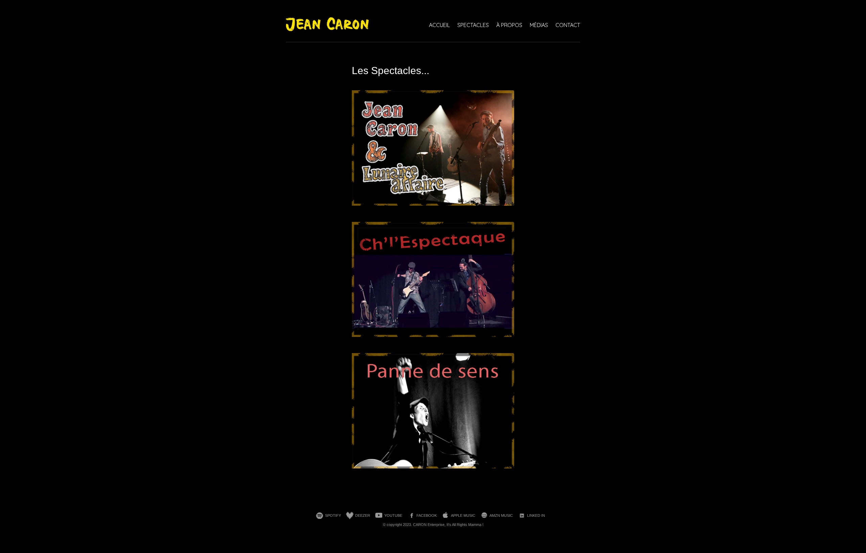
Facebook (426, 515)
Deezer (362, 515)
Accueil (439, 25)
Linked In (536, 515)
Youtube (393, 515)
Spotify (333, 515)
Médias (539, 25)
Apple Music (463, 515)
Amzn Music (501, 515)
